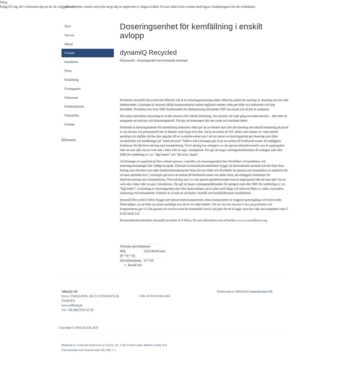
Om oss (69, 35)
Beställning (71, 79)
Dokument (71, 97)
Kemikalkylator (74, 106)
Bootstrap (67, 345)
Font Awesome (70, 350)
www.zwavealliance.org (251, 220)
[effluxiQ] (68, 6)
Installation (71, 61)
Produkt (69, 53)
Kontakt (69, 124)
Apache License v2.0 (155, 345)
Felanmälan (71, 115)
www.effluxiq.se (72, 305)
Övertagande (72, 88)
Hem (67, 26)
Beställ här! (135, 265)
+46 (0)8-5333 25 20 (80, 310)
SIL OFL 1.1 (108, 350)
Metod (68, 44)
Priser (68, 70)
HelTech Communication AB (254, 291)
